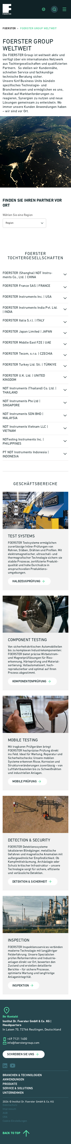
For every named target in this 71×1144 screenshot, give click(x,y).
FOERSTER (9, 28)
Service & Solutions (18, 1088)
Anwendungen (13, 1079)
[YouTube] (12, 1066)
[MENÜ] (64, 9)
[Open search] (54, 9)
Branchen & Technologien (22, 1075)
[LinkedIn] (5, 1065)
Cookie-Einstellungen (15, 1121)
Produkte (10, 1084)
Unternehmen (13, 1093)
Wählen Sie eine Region (18, 215)
